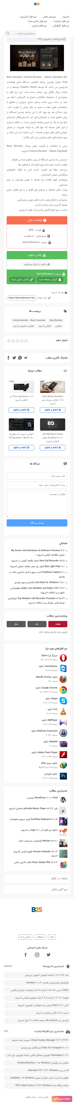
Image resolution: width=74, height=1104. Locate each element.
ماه (37, 624)
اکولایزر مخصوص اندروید (23, 326)
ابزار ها (61, 292)
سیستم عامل (49, 17)
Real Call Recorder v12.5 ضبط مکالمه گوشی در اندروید (38, 561)
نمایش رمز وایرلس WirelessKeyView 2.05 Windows (42, 1063)
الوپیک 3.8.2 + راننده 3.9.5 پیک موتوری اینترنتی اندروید (41, 998)
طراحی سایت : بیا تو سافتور (37, 1097)
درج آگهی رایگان (60, 890)
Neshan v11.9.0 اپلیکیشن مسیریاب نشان (37, 841)
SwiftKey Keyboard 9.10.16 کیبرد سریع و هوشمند (33, 819)
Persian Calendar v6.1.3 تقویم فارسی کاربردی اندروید (35, 854)
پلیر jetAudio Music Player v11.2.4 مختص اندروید (33, 808)
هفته (58, 624)
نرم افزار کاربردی (28, 17)
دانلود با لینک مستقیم (35, 264)
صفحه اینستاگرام (62, 1099)
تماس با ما (25, 937)
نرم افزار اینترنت (61, 21)
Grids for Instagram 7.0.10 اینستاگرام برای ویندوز (44, 1048)
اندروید (66, 17)
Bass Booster (56, 320)
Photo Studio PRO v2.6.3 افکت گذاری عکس (35, 862)
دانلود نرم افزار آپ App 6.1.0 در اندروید (39, 830)
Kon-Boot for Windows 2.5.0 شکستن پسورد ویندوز (39, 582)
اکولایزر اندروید (44, 326)
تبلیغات (40, 937)
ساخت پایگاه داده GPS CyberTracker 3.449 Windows (41, 1085)
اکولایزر (58, 326)
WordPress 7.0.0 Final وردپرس (42, 798)
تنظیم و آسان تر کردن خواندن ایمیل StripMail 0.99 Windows (39, 1078)
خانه (52, 937)
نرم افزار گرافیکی (61, 26)
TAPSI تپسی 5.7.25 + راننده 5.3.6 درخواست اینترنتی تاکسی (39, 990)
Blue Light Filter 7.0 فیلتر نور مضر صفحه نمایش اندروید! (37, 566)
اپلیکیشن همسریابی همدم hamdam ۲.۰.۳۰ (47, 983)
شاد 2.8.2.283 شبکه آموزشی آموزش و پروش (46, 975)
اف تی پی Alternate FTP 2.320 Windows (48, 1070)
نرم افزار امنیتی (39, 26)
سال (16, 624)
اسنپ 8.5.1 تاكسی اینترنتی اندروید (52, 1013)
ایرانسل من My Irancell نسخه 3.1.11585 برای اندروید (43, 1020)
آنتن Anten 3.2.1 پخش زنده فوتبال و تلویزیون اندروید (43, 1005)
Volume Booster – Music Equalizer (29, 320)
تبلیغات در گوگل (59, 879)
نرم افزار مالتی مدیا (37, 21)
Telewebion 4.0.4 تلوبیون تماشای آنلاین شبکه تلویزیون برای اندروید (36, 1055)
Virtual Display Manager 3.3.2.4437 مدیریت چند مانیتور (40, 1040)
